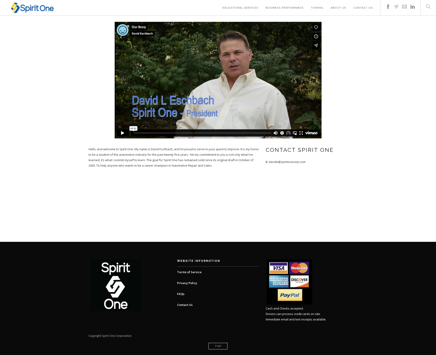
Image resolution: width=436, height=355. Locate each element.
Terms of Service (189, 272)
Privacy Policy (187, 283)
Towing (317, 7)
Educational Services (240, 7)
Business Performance (285, 7)
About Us (338, 7)
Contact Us (363, 7)
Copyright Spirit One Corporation (110, 336)
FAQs (180, 294)
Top (218, 346)
